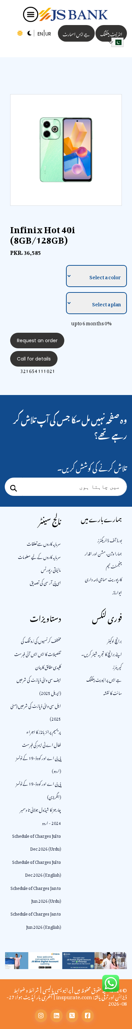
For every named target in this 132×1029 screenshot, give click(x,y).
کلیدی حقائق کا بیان (48, 666)
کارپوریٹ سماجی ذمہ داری (103, 578)
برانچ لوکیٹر (114, 640)
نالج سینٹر (50, 519)
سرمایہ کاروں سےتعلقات (44, 543)
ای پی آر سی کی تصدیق (45, 582)
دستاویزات (45, 617)
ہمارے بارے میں (101, 518)
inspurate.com (74, 995)
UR (48, 33)
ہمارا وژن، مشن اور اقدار (103, 553)
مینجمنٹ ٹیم (114, 566)
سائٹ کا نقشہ (112, 692)
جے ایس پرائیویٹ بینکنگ (104, 679)
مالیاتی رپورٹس (51, 569)
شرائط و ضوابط (26, 989)
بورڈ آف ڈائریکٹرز (109, 539)
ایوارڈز (117, 592)
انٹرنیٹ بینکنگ (111, 33)
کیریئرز (117, 666)
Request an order (37, 340)
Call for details (34, 358)
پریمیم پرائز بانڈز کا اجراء (43, 731)
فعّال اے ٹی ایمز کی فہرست (41, 744)
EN (40, 33)
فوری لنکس (107, 617)
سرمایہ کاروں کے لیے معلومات (39, 556)
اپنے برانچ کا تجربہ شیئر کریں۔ (101, 653)
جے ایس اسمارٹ (76, 33)
